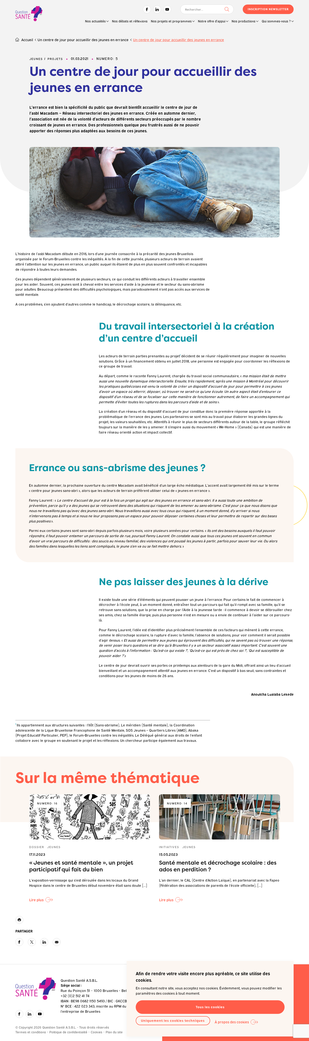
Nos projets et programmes (171, 21)
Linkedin (157, 9)
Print (19, 920)
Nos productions (243, 21)
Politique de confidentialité (68, 1032)
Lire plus (36, 899)
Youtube (167, 9)
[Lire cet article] (89, 816)
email (57, 942)
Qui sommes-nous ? (276, 21)
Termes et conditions (30, 1032)
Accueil (27, 39)
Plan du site (114, 1032)
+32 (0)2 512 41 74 (75, 995)
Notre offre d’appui (211, 21)
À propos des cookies (232, 1022)
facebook (19, 942)
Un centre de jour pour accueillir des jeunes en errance (83, 39)
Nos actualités (95, 21)
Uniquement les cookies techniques (173, 1020)
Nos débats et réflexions (129, 21)
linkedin (44, 942)
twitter (32, 942)
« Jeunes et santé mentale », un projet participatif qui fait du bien (81, 866)
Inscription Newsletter (268, 9)
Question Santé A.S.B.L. (29, 14)
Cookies (96, 1032)
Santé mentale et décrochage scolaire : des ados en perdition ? (217, 866)
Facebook (147, 9)
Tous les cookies (210, 1007)
